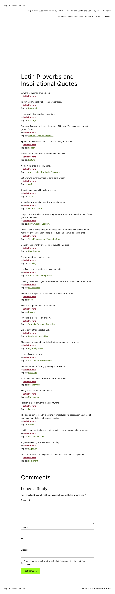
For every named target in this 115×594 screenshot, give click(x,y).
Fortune (31, 160)
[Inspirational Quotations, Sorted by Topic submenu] (92, 16)
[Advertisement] (57, 44)
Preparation (33, 108)
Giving (31, 184)
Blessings (55, 172)
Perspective (46, 275)
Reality (31, 336)
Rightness (38, 348)
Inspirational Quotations (14, 5)
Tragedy (32, 324)
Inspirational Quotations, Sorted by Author (45, 11)
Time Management (36, 239)
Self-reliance (46, 360)
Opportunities (41, 336)
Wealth (37, 224)
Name (24, 527)
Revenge (41, 324)
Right (30, 348)
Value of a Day (53, 239)
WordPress (106, 588)
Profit (30, 224)
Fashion (31, 409)
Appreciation (34, 172)
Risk (30, 251)
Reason (40, 436)
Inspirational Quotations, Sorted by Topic (75, 16)
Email (24, 538)
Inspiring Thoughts (103, 16)
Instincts (32, 436)
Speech (31, 148)
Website (24, 550)
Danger (36, 251)
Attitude (31, 136)
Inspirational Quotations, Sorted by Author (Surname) (89, 11)
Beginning (32, 449)
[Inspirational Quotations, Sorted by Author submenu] (63, 10)
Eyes (30, 300)
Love (30, 208)
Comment (26, 500)
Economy (46, 224)
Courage (32, 120)
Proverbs (38, 208)
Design (31, 312)
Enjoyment (33, 461)
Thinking (32, 263)
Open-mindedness (44, 136)
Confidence (33, 360)
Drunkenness (34, 287)
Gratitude (45, 172)
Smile (30, 196)
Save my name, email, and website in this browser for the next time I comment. (55, 562)
